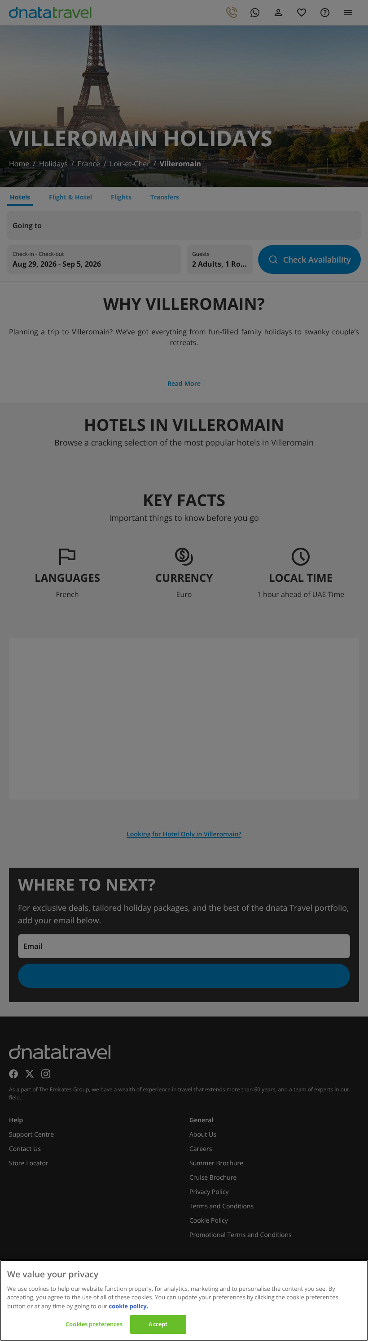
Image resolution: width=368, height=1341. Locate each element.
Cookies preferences (94, 1324)
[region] (184, 1300)
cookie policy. (129, 1306)
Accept (158, 1324)
